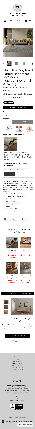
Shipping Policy (17, 369)
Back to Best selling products (18, 293)
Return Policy (17, 365)
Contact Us (17, 361)
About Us (17, 357)
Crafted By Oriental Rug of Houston (17, 417)
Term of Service (17, 367)
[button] (18, 107)
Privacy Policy (17, 363)
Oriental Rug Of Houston (18, 416)
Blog (17, 359)
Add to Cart (10, 174)
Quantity (6, 118)
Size (4, 112)
